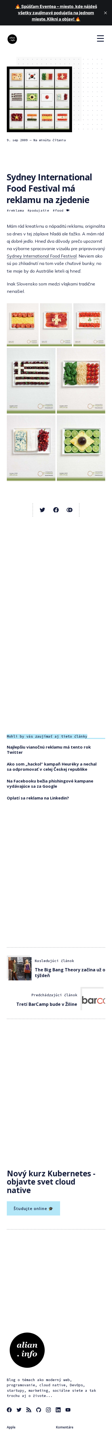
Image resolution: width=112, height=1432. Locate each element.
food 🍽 (62, 210)
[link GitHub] (39, 1410)
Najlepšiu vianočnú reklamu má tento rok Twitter (49, 749)
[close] (105, 12)
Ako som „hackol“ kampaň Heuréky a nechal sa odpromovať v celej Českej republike (52, 766)
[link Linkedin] (59, 1410)
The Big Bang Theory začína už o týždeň (70, 972)
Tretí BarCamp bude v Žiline (46, 1004)
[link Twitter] (20, 1410)
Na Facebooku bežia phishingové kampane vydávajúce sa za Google (50, 783)
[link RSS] (29, 1410)
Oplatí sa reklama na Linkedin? (38, 798)
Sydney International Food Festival (42, 256)
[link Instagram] (49, 1410)
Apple (11, 1427)
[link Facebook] (10, 1410)
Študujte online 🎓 (33, 1208)
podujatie (39, 210)
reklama (16, 210)
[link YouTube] (69, 1410)
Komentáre (64, 1427)
